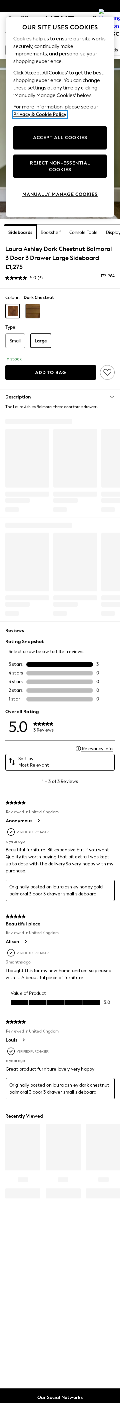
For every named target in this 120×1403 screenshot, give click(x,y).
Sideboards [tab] (20, 232)
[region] (60, 117)
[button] (12, 311)
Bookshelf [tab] (51, 232)
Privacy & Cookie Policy (39, 114)
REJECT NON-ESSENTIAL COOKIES (60, 166)
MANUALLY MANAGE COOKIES (60, 194)
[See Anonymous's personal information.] (38, 820)
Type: (10, 327)
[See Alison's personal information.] (25, 941)
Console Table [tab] (83, 232)
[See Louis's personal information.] (23, 1040)
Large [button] (41, 341)
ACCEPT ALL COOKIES (60, 138)
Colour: (12, 297)
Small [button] (15, 341)
